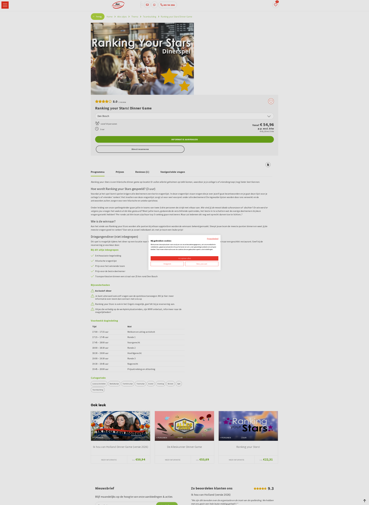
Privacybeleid (212, 238)
